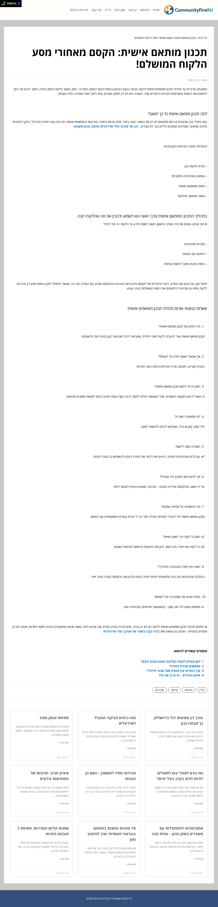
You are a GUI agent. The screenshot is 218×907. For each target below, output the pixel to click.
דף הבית (202, 38)
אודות (156, 10)
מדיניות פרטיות (79, 10)
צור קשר (96, 10)
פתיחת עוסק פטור (54, 717)
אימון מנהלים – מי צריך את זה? (179, 675)
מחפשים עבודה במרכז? (184, 666)
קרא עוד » (198, 748)
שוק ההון (120, 10)
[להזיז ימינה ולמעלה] (4, 3)
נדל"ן (108, 10)
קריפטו (133, 10)
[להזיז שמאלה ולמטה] (3, 4)
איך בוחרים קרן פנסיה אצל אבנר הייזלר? (173, 671)
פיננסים (145, 10)
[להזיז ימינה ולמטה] (4, 4)
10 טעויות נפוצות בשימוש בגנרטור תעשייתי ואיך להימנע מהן (112, 833)
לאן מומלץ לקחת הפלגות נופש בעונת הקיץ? (170, 661)
